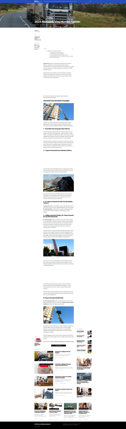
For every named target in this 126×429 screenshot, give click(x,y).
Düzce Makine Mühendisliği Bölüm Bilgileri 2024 (84, 396)
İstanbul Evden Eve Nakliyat (67, 1)
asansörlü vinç (37, 36)
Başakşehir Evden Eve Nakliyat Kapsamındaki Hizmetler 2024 (81, 341)
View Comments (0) (59, 345)
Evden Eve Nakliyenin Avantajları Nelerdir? (80, 331)
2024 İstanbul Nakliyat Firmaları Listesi (80, 336)
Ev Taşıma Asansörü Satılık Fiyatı (54, 57)
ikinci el (49, 335)
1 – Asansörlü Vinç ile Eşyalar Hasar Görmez (56, 52)
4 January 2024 (79, 370)
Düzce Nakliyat (47, 1)
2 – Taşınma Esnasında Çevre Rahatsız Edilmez (56, 53)
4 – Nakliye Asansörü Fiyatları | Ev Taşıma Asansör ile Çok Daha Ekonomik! (61, 56)
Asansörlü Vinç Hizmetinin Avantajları (54, 50)
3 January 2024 (79, 398)
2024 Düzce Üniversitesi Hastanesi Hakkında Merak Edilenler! (83, 382)
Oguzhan (56, 395)
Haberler (75, 1)
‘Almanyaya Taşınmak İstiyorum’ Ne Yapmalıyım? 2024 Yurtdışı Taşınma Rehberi (84, 368)
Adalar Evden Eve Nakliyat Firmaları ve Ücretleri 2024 (81, 346)
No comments (43, 24)
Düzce (51, 1)
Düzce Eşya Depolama (58, 1)
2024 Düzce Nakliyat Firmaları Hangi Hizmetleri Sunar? (37, 344)
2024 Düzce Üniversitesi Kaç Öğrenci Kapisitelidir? (81, 350)
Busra (56, 357)
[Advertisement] (58, 37)
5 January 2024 (79, 337)
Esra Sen (56, 383)
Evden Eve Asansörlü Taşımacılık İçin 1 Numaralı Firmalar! (62, 341)
